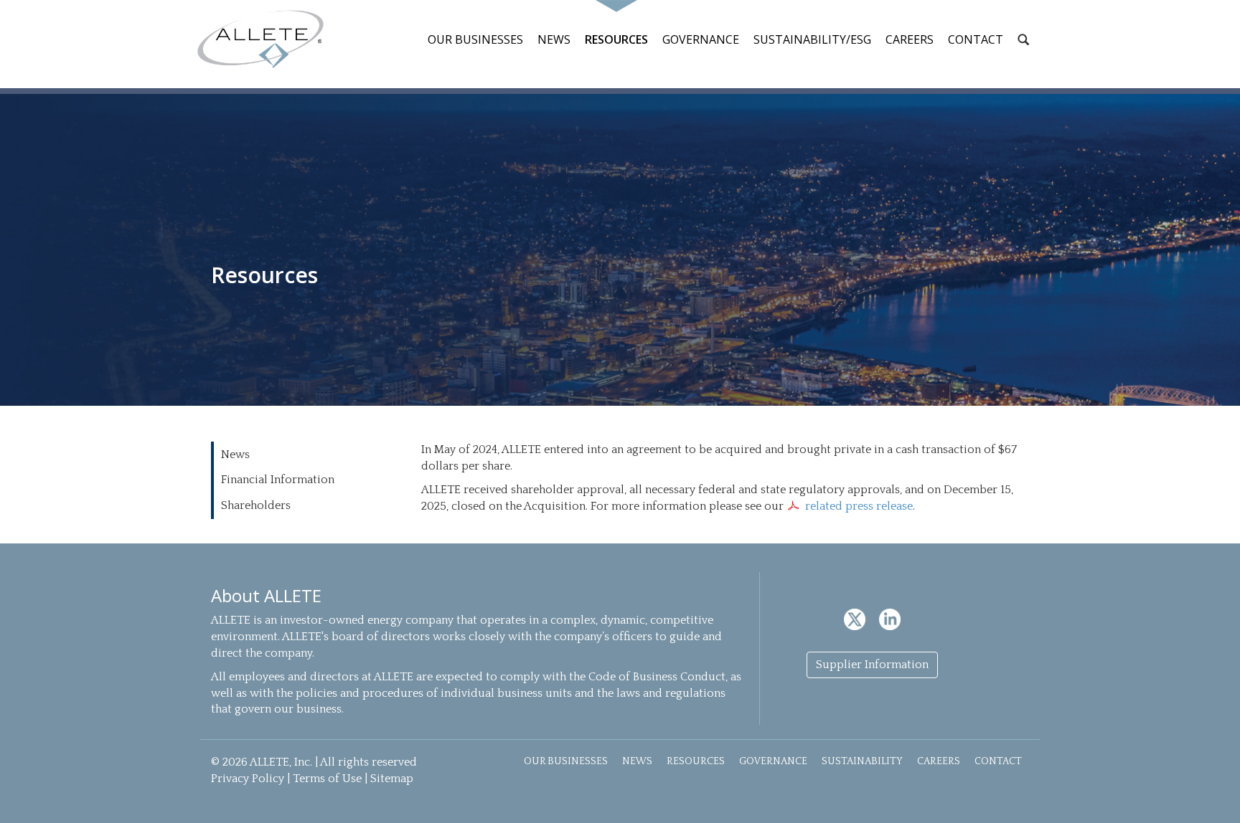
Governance (700, 39)
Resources (616, 39)
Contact (975, 39)
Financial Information (277, 479)
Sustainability (862, 761)
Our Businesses (475, 39)
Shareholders (256, 505)
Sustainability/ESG (812, 39)
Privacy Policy (247, 778)
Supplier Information (872, 664)
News (553, 39)
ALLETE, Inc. (260, 39)
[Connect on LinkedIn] (890, 618)
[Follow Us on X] (856, 618)
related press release (859, 506)
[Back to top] (1213, 796)
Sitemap (391, 778)
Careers (910, 39)
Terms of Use (327, 778)
